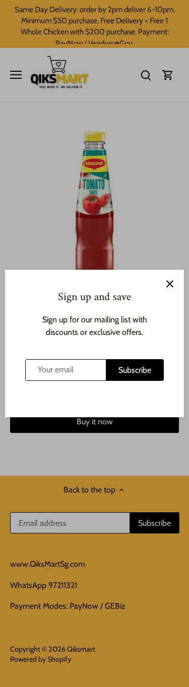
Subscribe (134, 370)
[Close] (170, 284)
